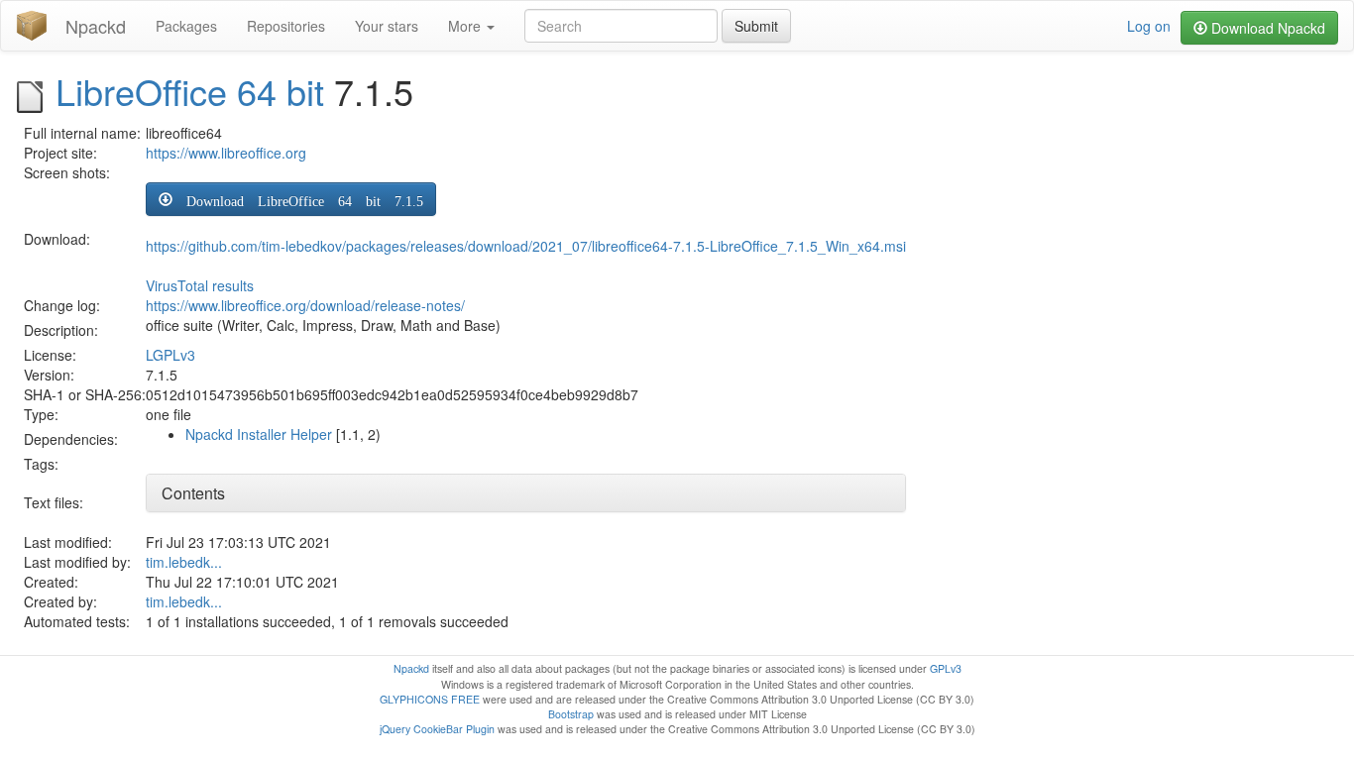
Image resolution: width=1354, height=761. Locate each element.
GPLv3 (945, 668)
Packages (186, 26)
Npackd (95, 26)
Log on (1149, 26)
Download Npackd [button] (1266, 28)
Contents (193, 493)
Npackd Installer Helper (258, 434)
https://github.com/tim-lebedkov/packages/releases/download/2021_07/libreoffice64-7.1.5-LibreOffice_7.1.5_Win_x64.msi (526, 246)
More (466, 26)
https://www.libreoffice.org (226, 153)
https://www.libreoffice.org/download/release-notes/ (305, 305)
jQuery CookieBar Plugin (437, 728)
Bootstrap (571, 714)
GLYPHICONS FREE (430, 699)
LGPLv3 (170, 355)
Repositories (286, 26)
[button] (291, 199)
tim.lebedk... (184, 562)
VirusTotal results (200, 285)
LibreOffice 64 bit (190, 90)
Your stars (386, 26)
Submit (756, 26)
